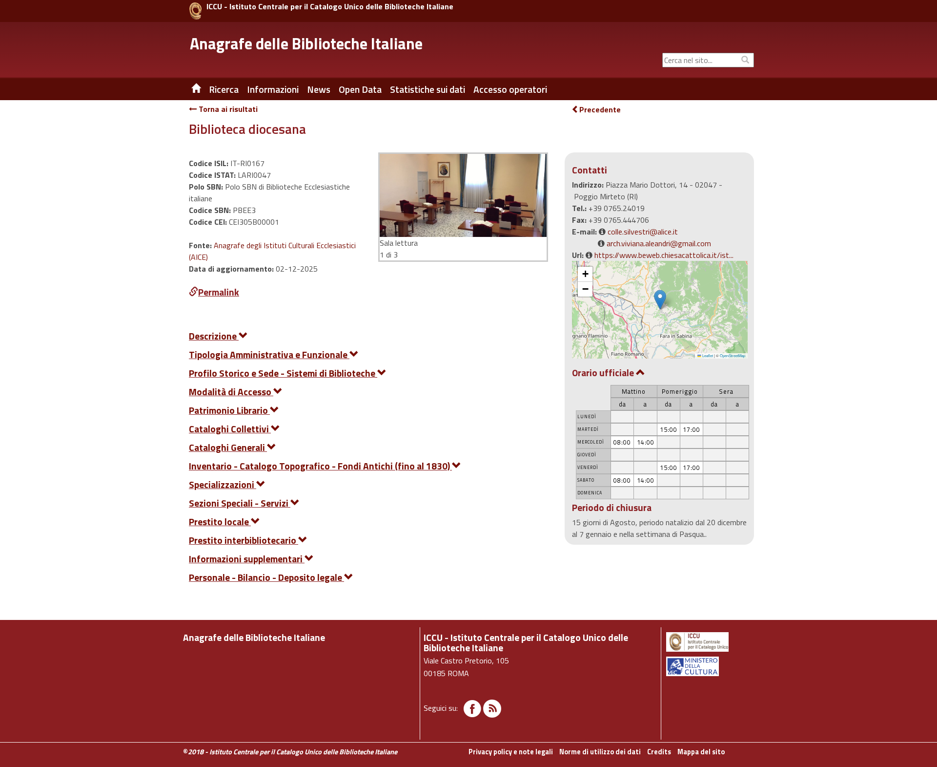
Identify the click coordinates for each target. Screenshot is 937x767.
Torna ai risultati (227, 109)
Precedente (600, 109)
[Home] (188, 89)
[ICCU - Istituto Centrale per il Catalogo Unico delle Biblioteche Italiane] (195, 11)
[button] (660, 300)
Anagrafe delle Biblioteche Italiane (306, 43)
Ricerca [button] (224, 89)
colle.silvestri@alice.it (643, 231)
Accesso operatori (510, 89)
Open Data (360, 89)
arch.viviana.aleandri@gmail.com (659, 243)
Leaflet (707, 355)
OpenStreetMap (732, 355)
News (318, 89)
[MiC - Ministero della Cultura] (709, 666)
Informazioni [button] (273, 89)
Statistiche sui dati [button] (427, 89)
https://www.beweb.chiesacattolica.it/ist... (663, 255)
